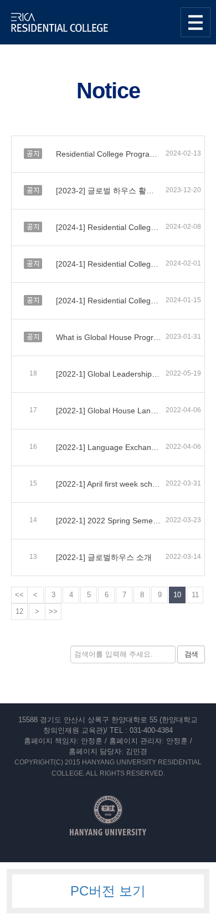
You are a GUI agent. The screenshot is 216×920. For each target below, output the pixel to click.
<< (19, 595)
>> (53, 611)
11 (195, 595)
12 (19, 611)
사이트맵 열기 (195, 22)
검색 (191, 654)
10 (177, 595)
